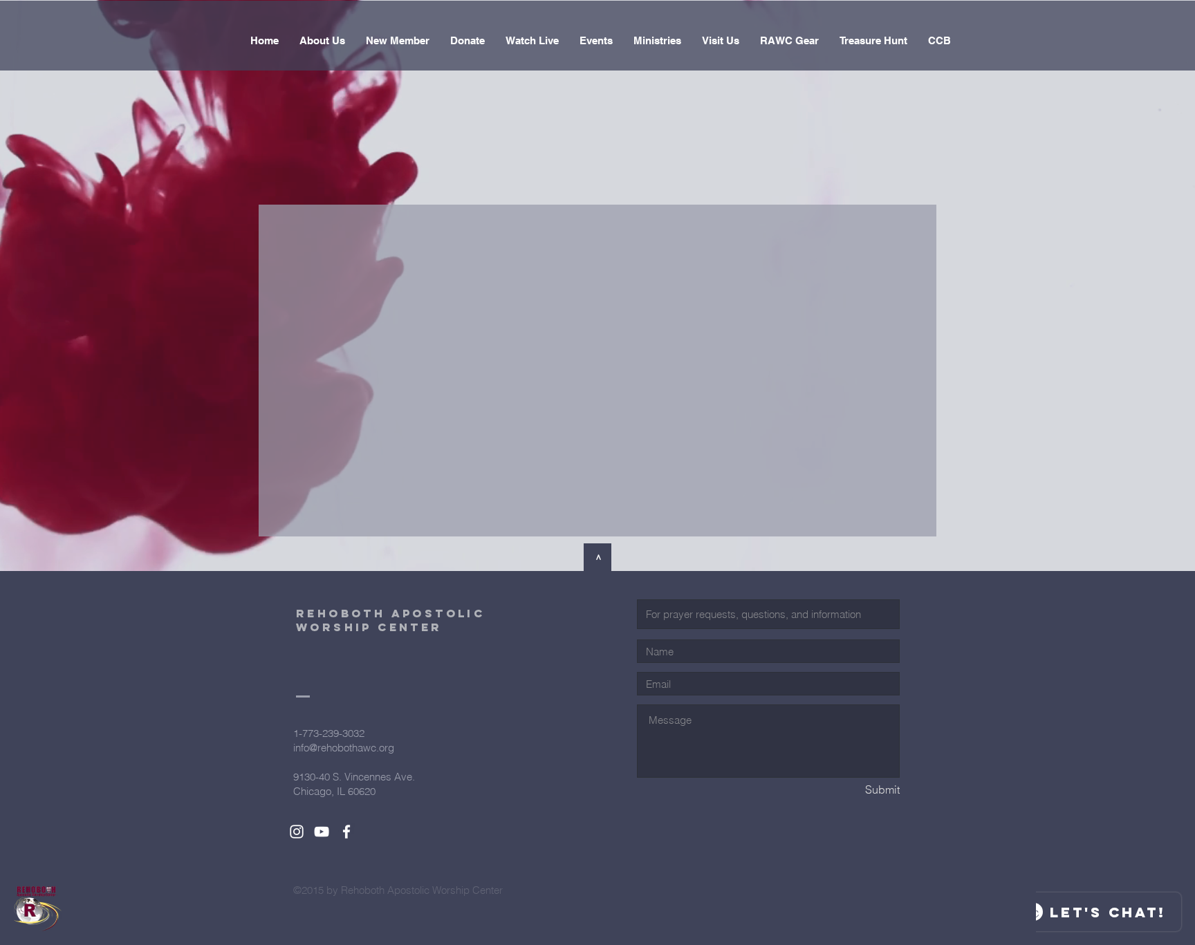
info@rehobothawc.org (343, 747)
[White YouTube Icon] (322, 832)
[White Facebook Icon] (346, 832)
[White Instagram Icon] (297, 832)
